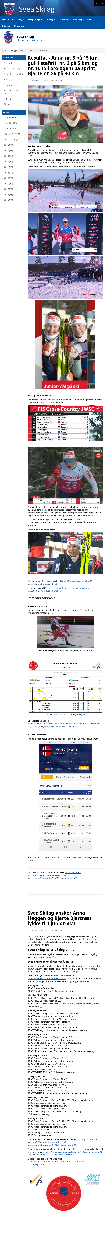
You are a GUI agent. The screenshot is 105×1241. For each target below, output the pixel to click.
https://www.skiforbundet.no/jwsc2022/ (47, 978)
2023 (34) (8, 156)
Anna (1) (8, 79)
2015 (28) (8, 200)
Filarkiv (33, 50)
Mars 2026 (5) (10, 128)
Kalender (44, 50)
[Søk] (97, 3)
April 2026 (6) (10, 123)
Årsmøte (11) (10, 85)
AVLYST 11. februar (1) (13, 92)
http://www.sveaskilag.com (30, 40)
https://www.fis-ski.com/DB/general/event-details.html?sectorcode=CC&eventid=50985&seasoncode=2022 (54, 875)
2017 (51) (8, 189)
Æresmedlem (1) (12, 68)
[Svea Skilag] (52, 8)
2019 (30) (8, 178)
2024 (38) (8, 150)
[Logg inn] (101, 3)
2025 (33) (8, 145)
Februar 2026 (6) (12, 134)
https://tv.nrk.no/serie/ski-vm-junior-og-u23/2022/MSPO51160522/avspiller (58, 589)
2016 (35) (8, 194)
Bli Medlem (19, 26)
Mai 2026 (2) (10, 117)
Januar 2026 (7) (11, 139)
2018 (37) (8, 183)
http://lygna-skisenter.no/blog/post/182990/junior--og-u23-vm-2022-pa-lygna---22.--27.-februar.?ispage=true (65, 1153)
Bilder (23, 50)
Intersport (6, 26)
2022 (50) (8, 161)
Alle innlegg (9, 63)
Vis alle (7, 98)
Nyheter (5, 19)
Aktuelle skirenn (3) (13, 74)
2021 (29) (8, 167)
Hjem (4, 50)
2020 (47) (8, 172)
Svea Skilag (41, 80)
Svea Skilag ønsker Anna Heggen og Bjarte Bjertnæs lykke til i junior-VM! (60, 918)
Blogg (14, 50)
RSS (8, 104)
